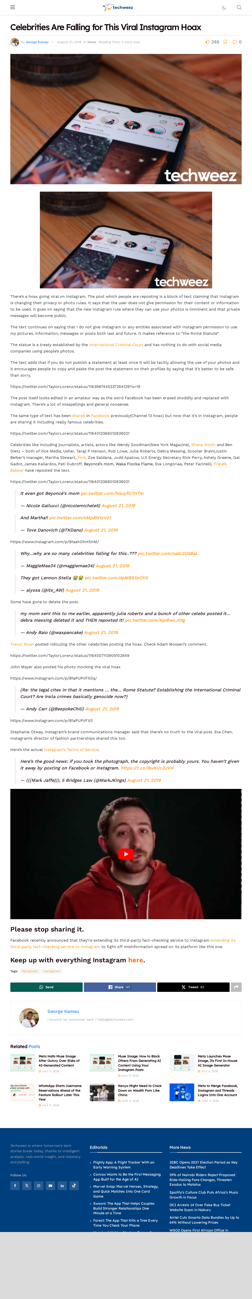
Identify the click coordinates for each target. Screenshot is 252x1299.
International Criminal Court (116, 344)
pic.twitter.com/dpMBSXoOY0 (116, 577)
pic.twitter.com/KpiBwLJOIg (155, 620)
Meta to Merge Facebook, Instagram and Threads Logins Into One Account (218, 1090)
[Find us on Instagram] (38, 1185)
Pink (82, 457)
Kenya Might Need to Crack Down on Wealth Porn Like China (139, 1090)
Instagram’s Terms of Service (71, 749)
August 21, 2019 (69, 42)
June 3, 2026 (129, 1100)
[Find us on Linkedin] (62, 1185)
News (91, 42)
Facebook (100, 415)
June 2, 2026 (209, 1100)
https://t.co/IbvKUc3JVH (147, 767)
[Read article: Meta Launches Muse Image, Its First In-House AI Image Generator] (182, 1063)
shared (78, 415)
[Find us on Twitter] (27, 1185)
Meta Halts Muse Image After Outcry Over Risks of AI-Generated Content (59, 1060)
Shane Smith (203, 444)
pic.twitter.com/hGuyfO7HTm (112, 493)
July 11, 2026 (50, 1071)
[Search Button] (239, 7)
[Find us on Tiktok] (74, 1185)
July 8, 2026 (209, 1071)
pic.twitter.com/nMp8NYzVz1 (80, 517)
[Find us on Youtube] (50, 1185)
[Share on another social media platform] (236, 987)
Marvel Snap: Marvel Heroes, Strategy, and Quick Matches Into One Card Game (126, 1191)
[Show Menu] (12, 7)
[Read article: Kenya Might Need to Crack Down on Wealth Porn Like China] (102, 1092)
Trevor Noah (22, 644)
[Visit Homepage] (118, 7)
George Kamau (37, 42)
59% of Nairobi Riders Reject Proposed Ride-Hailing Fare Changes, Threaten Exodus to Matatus (202, 1180)
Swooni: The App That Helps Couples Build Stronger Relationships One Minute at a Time (124, 1208)
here (135, 960)
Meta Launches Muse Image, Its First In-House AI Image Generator (217, 1060)
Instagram (52, 971)
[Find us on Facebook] (15, 1185)
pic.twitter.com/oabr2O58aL (168, 553)
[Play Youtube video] (126, 854)
